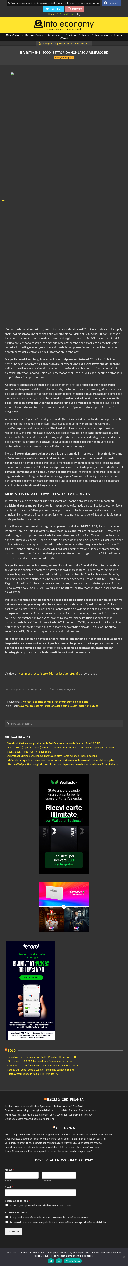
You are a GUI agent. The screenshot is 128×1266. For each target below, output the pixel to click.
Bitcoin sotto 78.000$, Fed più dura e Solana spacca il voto (40, 1061)
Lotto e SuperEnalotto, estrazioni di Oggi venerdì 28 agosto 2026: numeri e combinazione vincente (59, 1134)
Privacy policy (73, 1261)
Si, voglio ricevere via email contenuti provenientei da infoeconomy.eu (49, 1217)
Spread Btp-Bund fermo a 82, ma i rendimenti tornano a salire (41, 1069)
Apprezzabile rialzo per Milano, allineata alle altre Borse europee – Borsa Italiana (52, 755)
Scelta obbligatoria (17, 1200)
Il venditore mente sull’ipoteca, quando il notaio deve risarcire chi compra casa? (48, 1151)
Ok (51, 1261)
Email (9, 1187)
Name (9, 1169)
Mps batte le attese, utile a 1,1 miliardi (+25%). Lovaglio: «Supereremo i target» (48, 1114)
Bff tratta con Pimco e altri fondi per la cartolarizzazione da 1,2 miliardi (44, 1106)
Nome (8, 1180)
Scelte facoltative (16, 1212)
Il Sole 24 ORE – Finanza (65, 1099)
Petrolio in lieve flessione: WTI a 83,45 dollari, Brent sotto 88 (42, 1056)
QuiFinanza (65, 1128)
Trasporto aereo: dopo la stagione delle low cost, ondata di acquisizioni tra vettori (50, 1110)
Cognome (47, 1180)
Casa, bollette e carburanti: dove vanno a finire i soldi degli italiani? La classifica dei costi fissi (56, 1138)
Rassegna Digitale (64, 57)
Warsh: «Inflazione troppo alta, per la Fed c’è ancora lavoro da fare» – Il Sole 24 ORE (54, 743)
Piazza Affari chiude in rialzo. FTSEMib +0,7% (33, 1073)
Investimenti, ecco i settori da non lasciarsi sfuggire (48, 673)
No (59, 1261)
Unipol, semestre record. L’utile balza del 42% (29, 1118)
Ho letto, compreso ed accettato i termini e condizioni (40, 1205)
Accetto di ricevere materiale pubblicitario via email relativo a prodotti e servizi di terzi (59, 1222)
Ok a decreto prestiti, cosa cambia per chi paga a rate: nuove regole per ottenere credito (53, 1142)
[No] (124, 1257)
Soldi (12, 1050)
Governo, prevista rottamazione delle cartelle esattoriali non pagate (58, 705)
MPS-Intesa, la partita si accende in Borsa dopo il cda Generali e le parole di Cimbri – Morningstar (61, 760)
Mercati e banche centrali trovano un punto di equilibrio (55, 701)
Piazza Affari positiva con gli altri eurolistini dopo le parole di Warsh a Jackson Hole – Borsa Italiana (63, 764)
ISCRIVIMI (14, 1231)
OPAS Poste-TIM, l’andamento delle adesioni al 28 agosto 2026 (43, 1065)
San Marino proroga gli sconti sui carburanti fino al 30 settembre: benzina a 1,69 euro (52, 1146)
